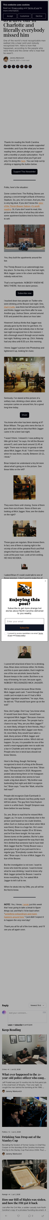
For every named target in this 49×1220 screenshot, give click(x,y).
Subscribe (24, 627)
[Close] (45, 581)
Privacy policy (20, 635)
